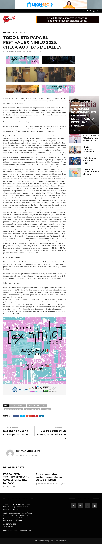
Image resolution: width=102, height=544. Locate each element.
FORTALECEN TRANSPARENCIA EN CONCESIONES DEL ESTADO (16, 478)
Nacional (76, 101)
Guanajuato (46, 409)
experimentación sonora (13, 409)
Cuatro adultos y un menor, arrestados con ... (51, 434)
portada (7, 33)
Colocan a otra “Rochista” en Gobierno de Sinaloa (91, 139)
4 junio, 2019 (11, 487)
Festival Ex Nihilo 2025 (32, 409)
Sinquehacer (18, 33)
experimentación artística (36, 405)
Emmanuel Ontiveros (17, 405)
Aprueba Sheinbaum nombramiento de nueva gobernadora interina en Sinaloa (83, 115)
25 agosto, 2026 (76, 130)
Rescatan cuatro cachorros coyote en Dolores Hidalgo (49, 477)
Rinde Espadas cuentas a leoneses (88, 150)
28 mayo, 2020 (60, 484)
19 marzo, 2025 (31, 52)
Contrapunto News (13, 52)
